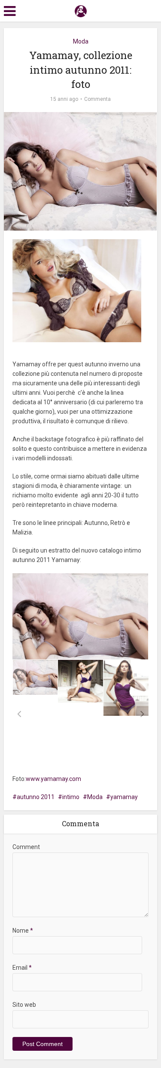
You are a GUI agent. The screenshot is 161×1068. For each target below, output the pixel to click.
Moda (80, 41)
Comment (26, 846)
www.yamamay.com (53, 778)
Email (22, 967)
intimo (70, 796)
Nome (22, 930)
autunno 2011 (36, 796)
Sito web (24, 1004)
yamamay (124, 796)
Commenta (97, 99)
